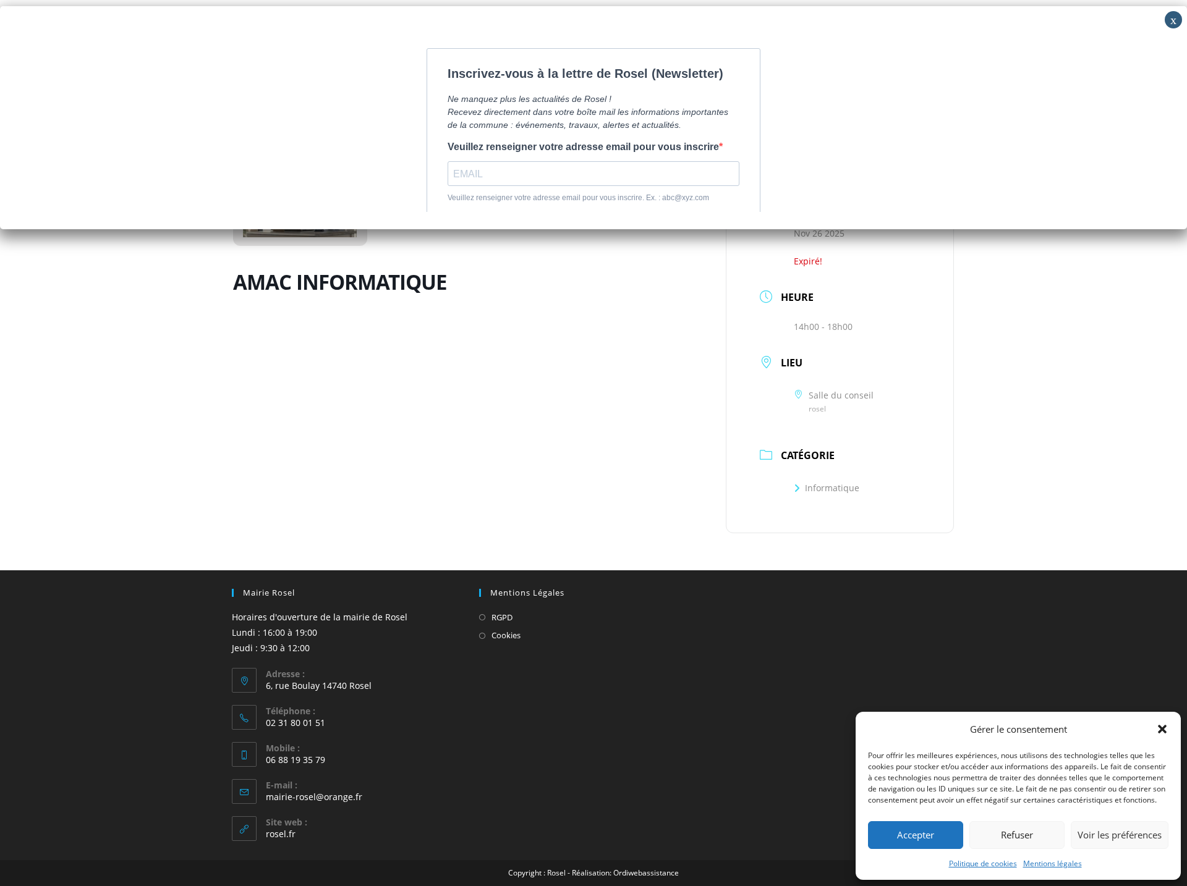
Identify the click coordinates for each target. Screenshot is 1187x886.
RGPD (502, 617)
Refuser (1017, 835)
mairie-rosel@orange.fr (314, 797)
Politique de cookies (983, 863)
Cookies (506, 635)
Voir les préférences (1120, 835)
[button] (1162, 729)
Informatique (832, 488)
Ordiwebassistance (646, 872)
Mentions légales (1052, 863)
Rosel (556, 872)
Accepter (915, 835)
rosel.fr (281, 834)
